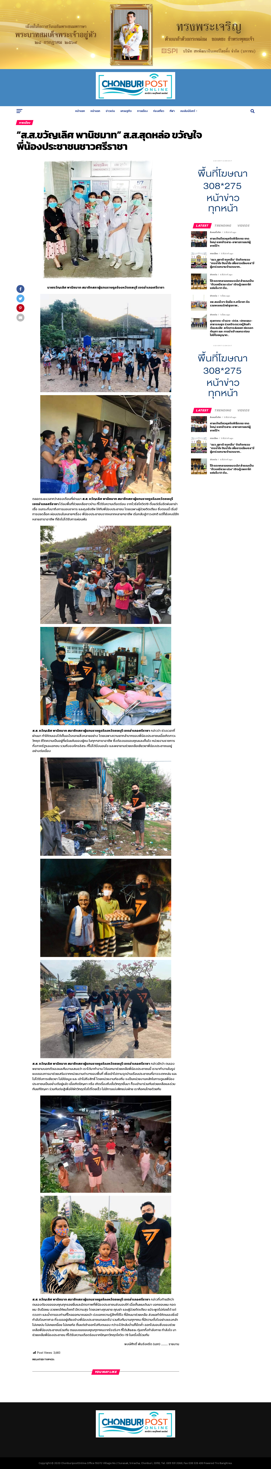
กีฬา (172, 111)
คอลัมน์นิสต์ (187, 111)
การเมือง (142, 111)
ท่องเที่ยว (158, 111)
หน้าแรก (80, 111)
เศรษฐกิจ (126, 111)
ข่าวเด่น (110, 111)
